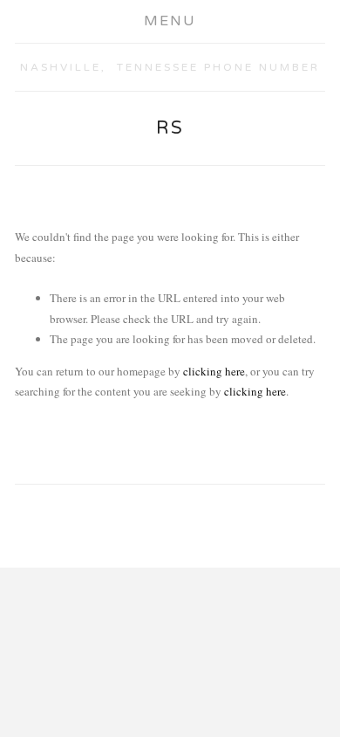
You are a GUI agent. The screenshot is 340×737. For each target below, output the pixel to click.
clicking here (214, 371)
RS (170, 128)
